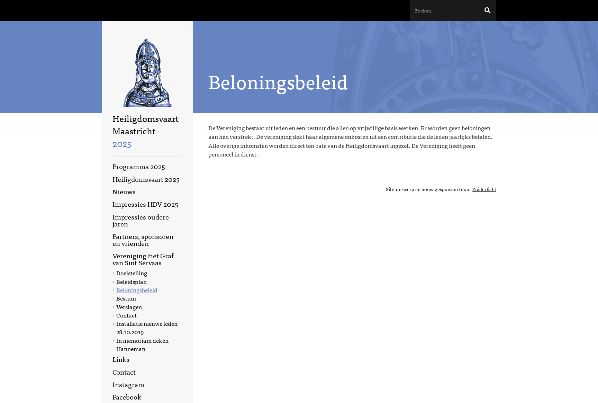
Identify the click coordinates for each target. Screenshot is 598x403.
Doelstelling (131, 272)
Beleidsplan (131, 281)
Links (120, 359)
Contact (126, 315)
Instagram (128, 384)
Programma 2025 (138, 166)
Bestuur (126, 298)
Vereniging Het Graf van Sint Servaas (143, 259)
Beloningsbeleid (136, 289)
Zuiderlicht (484, 189)
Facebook (126, 396)
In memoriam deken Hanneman (142, 344)
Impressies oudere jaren (140, 220)
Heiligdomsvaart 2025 (146, 179)
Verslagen (129, 306)
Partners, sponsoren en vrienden (142, 239)
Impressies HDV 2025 (145, 203)
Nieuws (124, 191)
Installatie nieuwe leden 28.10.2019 (147, 327)
